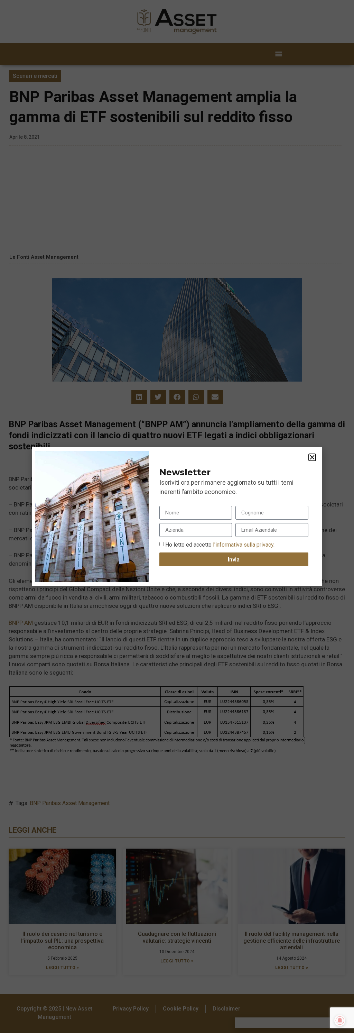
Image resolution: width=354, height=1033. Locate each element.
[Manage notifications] (339, 1020)
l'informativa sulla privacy (242, 544)
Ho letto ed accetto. (219, 544)
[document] (177, 516)
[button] (312, 457)
